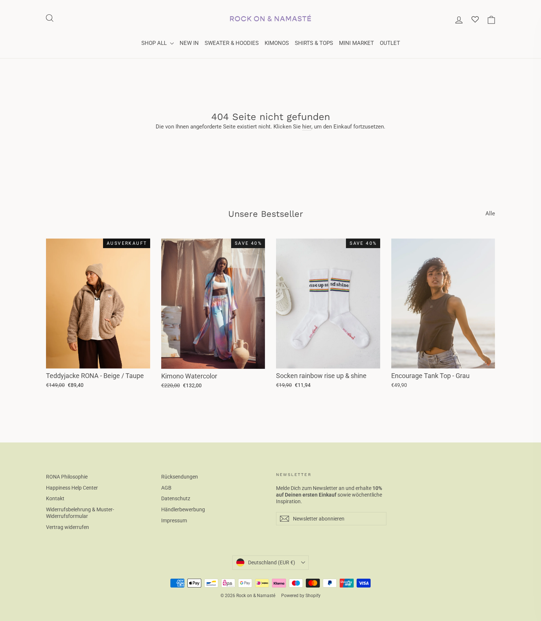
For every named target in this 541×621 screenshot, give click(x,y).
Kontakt (55, 498)
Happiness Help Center (72, 488)
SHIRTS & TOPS (314, 43)
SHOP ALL (154, 43)
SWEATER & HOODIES (232, 43)
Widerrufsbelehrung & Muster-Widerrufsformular (80, 513)
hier (306, 126)
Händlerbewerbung (183, 509)
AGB (166, 488)
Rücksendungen (179, 477)
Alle (490, 213)
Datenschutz (175, 498)
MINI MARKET (356, 43)
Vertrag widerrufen (67, 527)
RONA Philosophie (67, 477)
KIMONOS (277, 43)
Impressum (174, 520)
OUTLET (390, 43)
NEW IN (189, 43)
